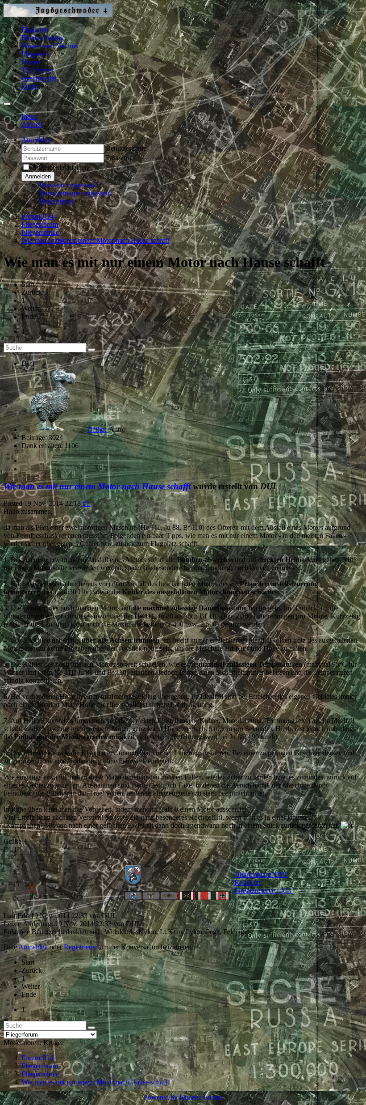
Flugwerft (35, 54)
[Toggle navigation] (7, 103)
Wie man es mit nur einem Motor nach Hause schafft (97, 486)
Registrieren (56, 201)
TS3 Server (37, 70)
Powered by (161, 1097)
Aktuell (31, 124)
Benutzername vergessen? (75, 193)
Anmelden (38, 176)
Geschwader (39, 78)
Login (29, 86)
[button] (36, 140)
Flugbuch (34, 30)
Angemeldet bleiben (60, 167)
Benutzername (126, 148)
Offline (97, 429)
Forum (30, 62)
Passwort (118, 157)
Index (29, 116)
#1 (86, 503)
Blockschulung (42, 38)
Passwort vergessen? (68, 185)
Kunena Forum (200, 1097)
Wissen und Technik (50, 46)
